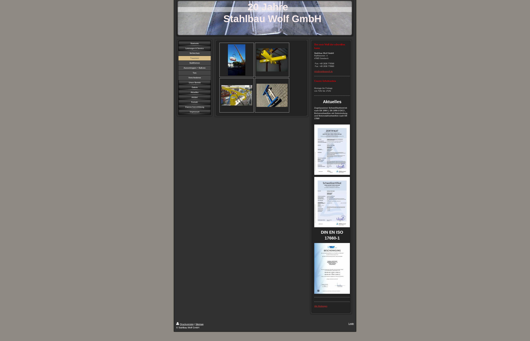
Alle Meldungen (320, 306)
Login (351, 323)
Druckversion (187, 324)
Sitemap (199, 324)
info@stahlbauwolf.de (323, 71)
